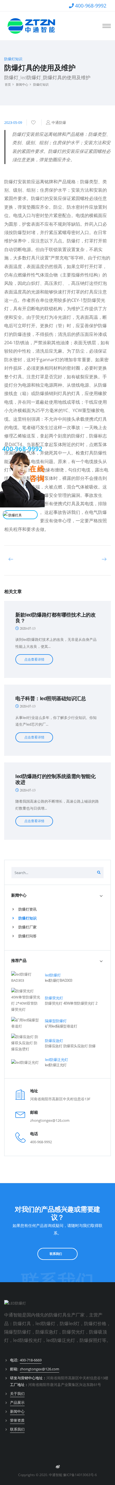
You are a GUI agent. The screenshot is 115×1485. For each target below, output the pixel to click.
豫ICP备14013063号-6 (80, 1474)
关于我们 (17, 1393)
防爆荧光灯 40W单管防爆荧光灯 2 (71, 1003)
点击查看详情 (34, 659)
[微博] (57, 1467)
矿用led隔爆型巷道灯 (61, 1026)
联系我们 (56, 1253)
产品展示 (17, 1402)
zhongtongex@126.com (50, 1120)
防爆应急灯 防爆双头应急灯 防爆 (70, 1046)
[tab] (57, 895)
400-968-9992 (90, 5)
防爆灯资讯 (27, 909)
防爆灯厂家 (27, 927)
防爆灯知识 (41, 84)
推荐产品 (18, 960)
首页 (8, 84)
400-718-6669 (31, 1360)
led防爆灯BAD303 (58, 980)
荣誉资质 (17, 1420)
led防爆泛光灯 (56, 1065)
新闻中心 (22, 84)
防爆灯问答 (27, 935)
